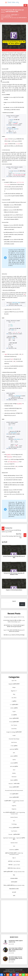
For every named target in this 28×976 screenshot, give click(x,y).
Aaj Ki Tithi (14, 680)
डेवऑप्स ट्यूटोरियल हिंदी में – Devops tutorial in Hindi (14, 871)
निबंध (14, 875)
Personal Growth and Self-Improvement (14, 790)
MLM (14, 769)
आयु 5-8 (14, 857)
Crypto (14, 711)
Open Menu (25, 5)
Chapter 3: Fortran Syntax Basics (14, 590)
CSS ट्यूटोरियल (14, 714)
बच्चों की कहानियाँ (14, 882)
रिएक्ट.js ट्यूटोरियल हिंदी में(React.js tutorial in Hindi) (14, 885)
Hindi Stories (14, 742)
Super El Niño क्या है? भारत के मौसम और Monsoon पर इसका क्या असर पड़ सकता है (14, 630)
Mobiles (14, 773)
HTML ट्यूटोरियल (14, 745)
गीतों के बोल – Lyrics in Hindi (14, 864)
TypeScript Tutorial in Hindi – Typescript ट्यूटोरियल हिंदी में (14, 838)
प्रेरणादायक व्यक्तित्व (14, 878)
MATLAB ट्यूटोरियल (14, 766)
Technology (14, 824)
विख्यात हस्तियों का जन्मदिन (14, 888)
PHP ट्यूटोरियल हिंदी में (14, 793)
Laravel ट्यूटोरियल (14, 763)
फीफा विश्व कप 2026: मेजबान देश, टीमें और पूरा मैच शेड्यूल (14, 635)
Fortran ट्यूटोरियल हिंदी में (14, 721)
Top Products (14, 831)
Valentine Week (14, 842)
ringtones (14, 805)
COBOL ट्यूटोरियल (14, 708)
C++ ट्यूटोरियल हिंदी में (14, 704)
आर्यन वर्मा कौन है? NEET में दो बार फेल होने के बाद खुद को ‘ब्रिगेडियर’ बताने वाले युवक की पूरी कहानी (14, 626)
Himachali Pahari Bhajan (14, 739)
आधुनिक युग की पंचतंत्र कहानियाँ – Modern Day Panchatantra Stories (14, 853)
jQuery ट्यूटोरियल (14, 756)
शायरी (14, 895)
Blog (14, 694)
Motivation (14, 776)
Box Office (14, 697)
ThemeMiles (22, 972)
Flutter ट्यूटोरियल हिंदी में (14, 718)
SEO (14, 820)
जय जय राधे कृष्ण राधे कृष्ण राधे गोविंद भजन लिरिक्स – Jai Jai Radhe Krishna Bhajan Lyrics (14, 621)
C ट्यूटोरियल (14, 701)
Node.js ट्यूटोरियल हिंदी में (14, 787)
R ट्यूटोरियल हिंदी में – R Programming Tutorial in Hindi (14, 801)
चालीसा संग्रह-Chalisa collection (14, 868)
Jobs (14, 752)
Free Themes (14, 725)
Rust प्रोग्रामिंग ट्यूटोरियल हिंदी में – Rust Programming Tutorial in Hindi (14, 813)
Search (14, 601)
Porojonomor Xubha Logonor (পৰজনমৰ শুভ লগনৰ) (14, 617)
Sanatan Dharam (14, 817)
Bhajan (14, 687)
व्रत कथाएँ (14, 892)
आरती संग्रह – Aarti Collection (14, 861)
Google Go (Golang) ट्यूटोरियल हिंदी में (14, 732)
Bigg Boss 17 (14, 690)
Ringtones (14, 809)
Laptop (14, 759)
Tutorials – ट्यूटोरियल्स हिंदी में (14, 834)
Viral (14, 846)
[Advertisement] (14, 655)
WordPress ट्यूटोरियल (14, 849)
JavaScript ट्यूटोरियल (14, 749)
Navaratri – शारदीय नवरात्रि (14, 783)
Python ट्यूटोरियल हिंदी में (14, 797)
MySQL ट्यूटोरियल (14, 780)
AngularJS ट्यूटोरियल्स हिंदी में (14, 684)
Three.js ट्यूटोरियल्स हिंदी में (14, 827)
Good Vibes (14, 728)
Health (14, 735)
